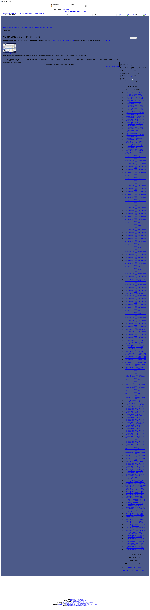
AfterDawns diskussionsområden (80, 600)
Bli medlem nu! (69, 8)
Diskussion (84, 11)
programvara (15, 27)
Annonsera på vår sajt (70, 604)
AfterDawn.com (5, 3)
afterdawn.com (7, 27)
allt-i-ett (31, 27)
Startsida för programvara (9, 13)
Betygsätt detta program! (112, 66)
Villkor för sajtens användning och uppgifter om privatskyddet (86, 604)
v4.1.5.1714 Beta (108, 40)
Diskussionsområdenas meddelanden (82, 603)
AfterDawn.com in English (67, 602)
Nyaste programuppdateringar (70, 603)
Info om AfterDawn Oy (62, 604)
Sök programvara (39, 13)
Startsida (65, 11)
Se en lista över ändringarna (135, 567)
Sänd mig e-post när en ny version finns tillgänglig (133, 570)
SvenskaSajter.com (73, 599)
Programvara (70, 11)
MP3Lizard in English (84, 602)
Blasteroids (91, 602)
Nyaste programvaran (26, 13)
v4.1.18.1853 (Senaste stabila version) (63, 40)
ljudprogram (24, 27)
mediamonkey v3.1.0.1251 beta (43, 27)
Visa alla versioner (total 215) (133, 89)
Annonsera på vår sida (16, 3)
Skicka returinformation (71, 605)
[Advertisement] (75, 21)
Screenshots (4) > (7, 54)
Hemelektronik (77, 11)
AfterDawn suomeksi (76, 602)
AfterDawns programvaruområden (78, 601)
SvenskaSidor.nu (80, 599)
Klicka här (66, 9)
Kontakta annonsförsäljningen (81, 605)
